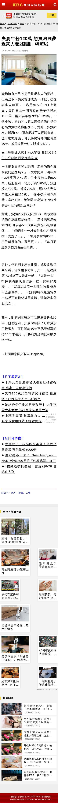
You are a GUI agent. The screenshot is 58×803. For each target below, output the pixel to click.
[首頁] (29, 4)
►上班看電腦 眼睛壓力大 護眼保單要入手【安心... (23, 416)
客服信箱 (14, 797)
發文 (24, 166)
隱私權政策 (46, 797)
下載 (51, 15)
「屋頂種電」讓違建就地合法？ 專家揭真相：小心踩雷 (48, 683)
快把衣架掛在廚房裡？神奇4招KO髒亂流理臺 (10, 596)
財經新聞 (12, 23)
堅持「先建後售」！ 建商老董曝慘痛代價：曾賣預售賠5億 (15, 540)
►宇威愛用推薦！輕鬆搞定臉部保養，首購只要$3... (23, 421)
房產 (22, 23)
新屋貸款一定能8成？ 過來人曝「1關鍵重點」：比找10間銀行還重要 (48, 596)
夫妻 (28, 493)
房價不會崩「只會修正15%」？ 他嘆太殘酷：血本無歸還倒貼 (15, 658)
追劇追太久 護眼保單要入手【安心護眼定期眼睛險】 (48, 565)
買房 (13, 493)
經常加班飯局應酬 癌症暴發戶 (10, 683)
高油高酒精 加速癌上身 (15, 571)
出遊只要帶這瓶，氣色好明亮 (15, 627)
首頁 (2, 23)
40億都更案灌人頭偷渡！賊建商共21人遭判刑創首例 (48, 652)
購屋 (21, 493)
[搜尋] (54, 7)
